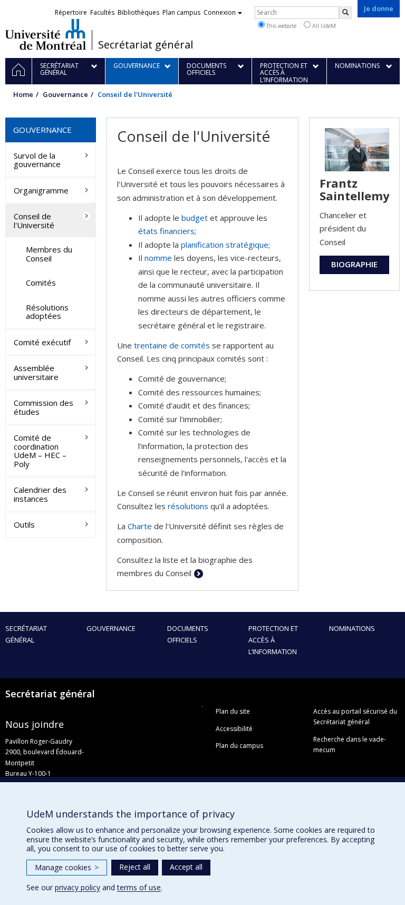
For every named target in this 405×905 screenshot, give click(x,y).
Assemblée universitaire (36, 372)
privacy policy (77, 887)
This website (280, 26)
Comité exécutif (42, 342)
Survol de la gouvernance (37, 160)
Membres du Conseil (49, 254)
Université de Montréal (45, 34)
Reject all (134, 867)
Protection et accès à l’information (273, 640)
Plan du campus (239, 745)
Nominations (352, 628)
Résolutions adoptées (47, 312)
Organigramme (41, 190)
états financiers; (167, 231)
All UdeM (323, 26)
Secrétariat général (145, 45)
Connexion (220, 12)
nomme (158, 257)
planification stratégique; (225, 244)
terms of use (139, 887)
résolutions (188, 506)
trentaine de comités (172, 345)
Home (23, 94)
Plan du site (233, 711)
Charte (140, 526)
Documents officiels (187, 634)
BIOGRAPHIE (354, 264)
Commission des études (43, 407)
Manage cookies (67, 867)
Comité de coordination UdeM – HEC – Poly (40, 450)
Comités (41, 282)
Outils (24, 524)
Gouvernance (65, 94)
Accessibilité (234, 728)
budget (194, 217)
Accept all (186, 867)
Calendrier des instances (40, 494)
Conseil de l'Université (34, 220)
